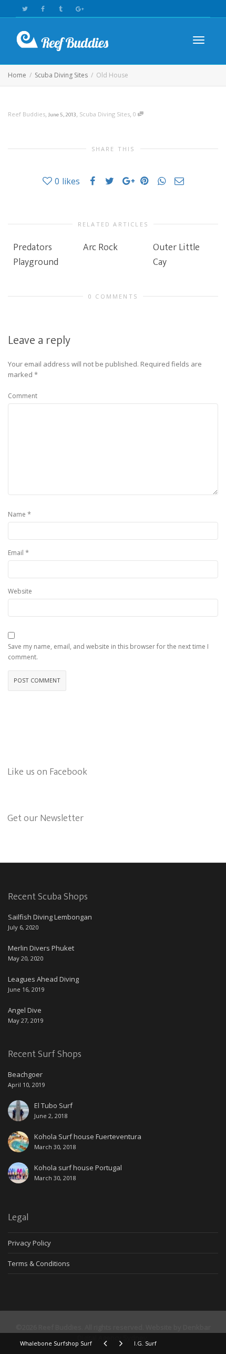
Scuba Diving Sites (104, 114)
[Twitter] (25, 8)
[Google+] (78, 8)
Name (17, 514)
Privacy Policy (29, 1243)
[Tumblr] (60, 8)
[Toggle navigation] (198, 40)
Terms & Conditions (39, 1263)
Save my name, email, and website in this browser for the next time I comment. (108, 651)
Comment (22, 395)
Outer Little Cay (176, 255)
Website (20, 591)
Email (16, 552)
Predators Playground (35, 255)
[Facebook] (43, 8)
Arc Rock (100, 247)
